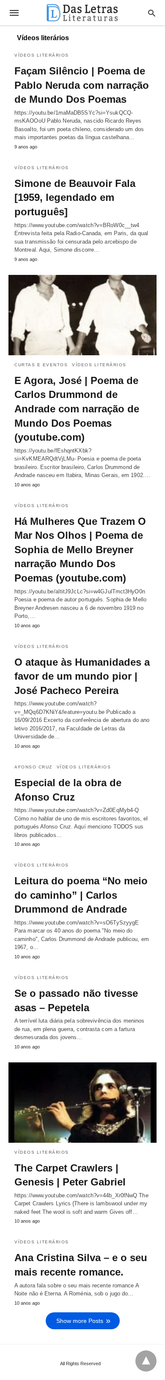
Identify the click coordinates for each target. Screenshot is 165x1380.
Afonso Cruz (33, 767)
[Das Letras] (82, 13)
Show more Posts (79, 1320)
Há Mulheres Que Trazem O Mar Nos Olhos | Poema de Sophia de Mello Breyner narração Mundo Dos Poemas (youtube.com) (80, 550)
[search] (152, 13)
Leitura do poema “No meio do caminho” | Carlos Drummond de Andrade (81, 895)
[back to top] (146, 1361)
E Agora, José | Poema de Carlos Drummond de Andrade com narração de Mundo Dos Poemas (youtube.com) (76, 409)
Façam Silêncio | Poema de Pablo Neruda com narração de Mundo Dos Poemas (81, 85)
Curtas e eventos (41, 364)
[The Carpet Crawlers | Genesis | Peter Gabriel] (82, 1102)
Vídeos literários (41, 55)
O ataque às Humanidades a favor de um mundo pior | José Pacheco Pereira (82, 676)
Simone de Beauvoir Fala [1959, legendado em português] (74, 197)
